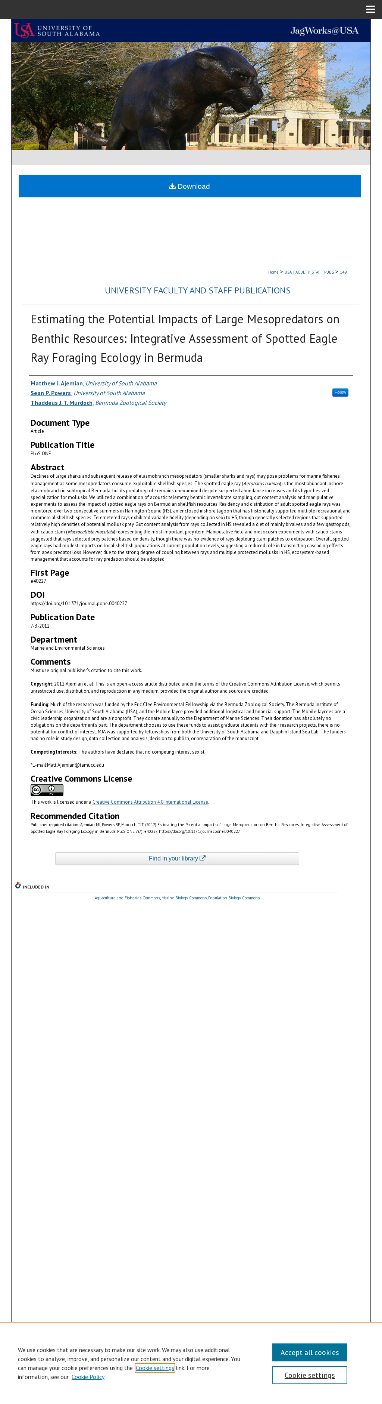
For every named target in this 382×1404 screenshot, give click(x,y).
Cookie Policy (88, 1376)
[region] (191, 1363)
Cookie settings (155, 1367)
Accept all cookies (310, 1352)
